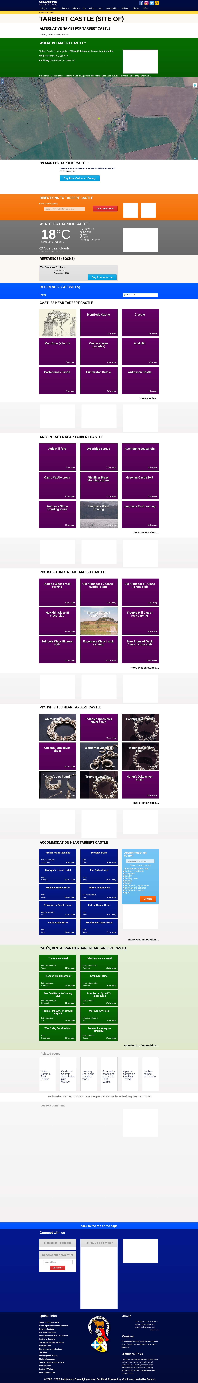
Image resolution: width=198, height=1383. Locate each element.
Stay (101, 8)
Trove (42, 294)
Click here (151, 1344)
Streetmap (134, 76)
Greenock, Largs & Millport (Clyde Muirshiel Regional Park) (87, 168)
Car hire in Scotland (47, 1332)
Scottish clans (45, 1346)
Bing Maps (44, 76)
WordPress (127, 1379)
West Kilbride (78, 51)
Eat (84, 8)
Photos (136, 8)
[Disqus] (78, 1137)
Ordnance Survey (110, 76)
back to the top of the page (99, 1226)
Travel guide (111, 8)
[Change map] (195, 85)
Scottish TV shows (46, 1369)
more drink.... (150, 1045)
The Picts (43, 1352)
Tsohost (151, 1379)
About (126, 1316)
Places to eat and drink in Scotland (53, 1336)
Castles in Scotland (47, 1339)
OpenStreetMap (92, 76)
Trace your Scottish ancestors (51, 1342)
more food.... (132, 1045)
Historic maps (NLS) (74, 76)
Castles (53, 8)
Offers (145, 8)
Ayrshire (108, 51)
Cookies (128, 1336)
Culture (75, 8)
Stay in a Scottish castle (49, 1322)
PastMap (124, 76)
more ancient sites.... (146, 532)
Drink (91, 8)
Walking (124, 8)
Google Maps (57, 76)
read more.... (154, 1329)
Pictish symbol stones (48, 1356)
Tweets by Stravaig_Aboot (90, 1248)
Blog (43, 8)
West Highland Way (47, 1372)
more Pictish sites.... (146, 802)
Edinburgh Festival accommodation (53, 1326)
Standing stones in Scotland (50, 1349)
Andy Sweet (67, 1379)
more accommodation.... (143, 939)
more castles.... (149, 398)
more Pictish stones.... (145, 667)
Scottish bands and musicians (51, 1362)
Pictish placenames (47, 1359)
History (64, 8)
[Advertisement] (139, 418)
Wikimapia (146, 76)
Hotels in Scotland (46, 1329)
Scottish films (45, 1366)
